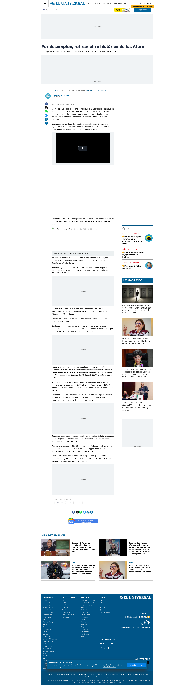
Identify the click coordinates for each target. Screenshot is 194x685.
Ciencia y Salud (48, 651)
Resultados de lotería (86, 635)
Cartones (46, 634)
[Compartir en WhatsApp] (46, 111)
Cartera (55, 90)
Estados (46, 627)
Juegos (83, 627)
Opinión (126, 228)
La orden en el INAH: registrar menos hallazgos (133, 254)
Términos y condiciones (93, 677)
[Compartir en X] (46, 107)
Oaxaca (102, 602)
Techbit (45, 656)
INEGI (70, 502)
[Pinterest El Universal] (104, 648)
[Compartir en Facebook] (46, 103)
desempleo (60, 502)
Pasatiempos (85, 629)
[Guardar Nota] (46, 123)
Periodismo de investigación (48, 609)
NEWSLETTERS (112, 3)
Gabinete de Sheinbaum (47, 616)
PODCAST (102, 3)
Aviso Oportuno (86, 605)
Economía (46, 636)
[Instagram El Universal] (101, 648)
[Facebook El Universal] (104, 644)
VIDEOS (95, 3)
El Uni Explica (48, 612)
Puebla (102, 605)
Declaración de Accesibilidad (138, 674)
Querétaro (103, 610)
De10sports (85, 619)
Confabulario (47, 646)
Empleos (84, 607)
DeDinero (84, 622)
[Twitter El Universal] (108, 644)
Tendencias (47, 648)
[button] (142, 10)
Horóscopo (85, 631)
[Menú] (45, 3)
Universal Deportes (50, 639)
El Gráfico (84, 617)
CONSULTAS (122, 3)
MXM (89, 3)
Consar (78, 502)
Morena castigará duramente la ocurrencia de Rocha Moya (132, 240)
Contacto (106, 677)
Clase (64, 600)
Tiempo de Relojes (68, 614)
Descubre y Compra (88, 600)
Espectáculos (48, 641)
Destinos (65, 610)
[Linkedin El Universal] (108, 648)
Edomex (103, 600)
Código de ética (81, 674)
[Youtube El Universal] (112, 644)
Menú (45, 658)
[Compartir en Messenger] (46, 115)
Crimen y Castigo (129, 249)
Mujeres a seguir (49, 605)
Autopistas (66, 612)
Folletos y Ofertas (87, 602)
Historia (123, 674)
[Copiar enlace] (46, 119)
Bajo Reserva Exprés (131, 233)
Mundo (45, 619)
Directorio (49, 674)
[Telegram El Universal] (101, 644)
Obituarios (84, 610)
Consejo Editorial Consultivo (65, 674)
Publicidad (100, 674)
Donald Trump (48, 622)
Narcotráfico (47, 629)
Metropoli (46, 624)
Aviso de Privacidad (112, 674)
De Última (65, 607)
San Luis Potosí (105, 612)
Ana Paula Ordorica (130, 263)
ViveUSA (84, 624)
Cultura (45, 644)
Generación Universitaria (85, 613)
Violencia (92, 674)
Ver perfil (57, 97)
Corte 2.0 (46, 602)
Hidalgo (102, 607)
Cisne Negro (66, 617)
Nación (45, 600)
